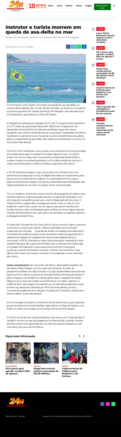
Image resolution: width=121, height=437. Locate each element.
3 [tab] (37, 381)
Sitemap (21, 416)
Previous (81, 336)
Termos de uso (11, 416)
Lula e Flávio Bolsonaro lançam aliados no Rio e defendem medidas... (105, 37)
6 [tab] (48, 381)
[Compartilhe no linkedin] (84, 47)
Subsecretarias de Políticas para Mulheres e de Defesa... (72, 372)
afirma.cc (88, 416)
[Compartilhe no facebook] (68, 47)
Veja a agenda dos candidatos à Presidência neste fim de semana (105, 110)
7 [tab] (51, 381)
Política (68, 6)
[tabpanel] (18, 359)
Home (50, 6)
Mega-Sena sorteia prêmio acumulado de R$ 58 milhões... (46, 371)
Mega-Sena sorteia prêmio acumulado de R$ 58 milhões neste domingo (105, 73)
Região (88, 6)
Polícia (79, 6)
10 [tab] (62, 381)
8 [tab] (55, 381)
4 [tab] (41, 381)
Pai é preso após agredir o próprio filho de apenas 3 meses (105, 55)
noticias (100, 29)
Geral (59, 6)
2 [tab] (34, 381)
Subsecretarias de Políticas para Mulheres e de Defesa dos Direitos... (105, 92)
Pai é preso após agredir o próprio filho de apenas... (18, 371)
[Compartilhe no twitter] (73, 47)
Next (86, 336)
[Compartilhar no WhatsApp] (78, 47)
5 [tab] (44, 381)
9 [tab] (59, 381)
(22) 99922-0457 (103, 7)
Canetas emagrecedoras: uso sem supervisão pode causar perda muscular (104, 129)
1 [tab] (30, 381)
